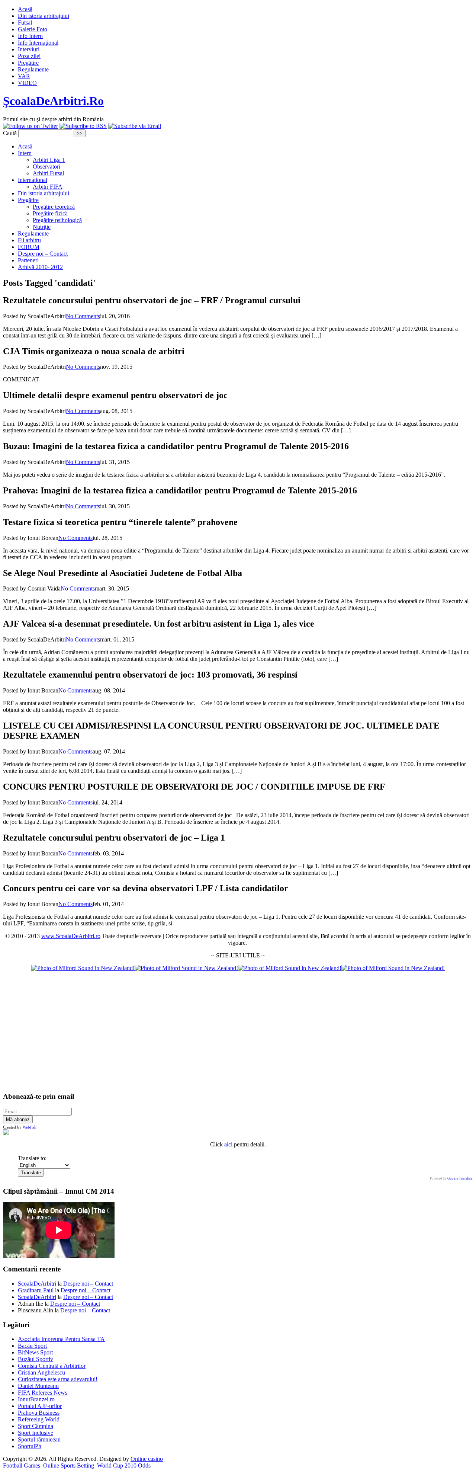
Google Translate (459, 1178)
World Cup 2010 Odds (124, 1465)
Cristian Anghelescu (41, 1372)
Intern (25, 153)
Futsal (25, 22)
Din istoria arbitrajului (43, 16)
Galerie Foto (32, 29)
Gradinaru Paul (36, 1290)
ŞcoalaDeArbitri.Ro (53, 101)
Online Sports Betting (68, 1465)
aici (228, 1144)
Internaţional (32, 180)
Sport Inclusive (35, 1433)
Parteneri (28, 260)
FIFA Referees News (42, 1392)
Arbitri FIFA (47, 186)
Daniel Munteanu (38, 1386)
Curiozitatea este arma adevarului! (57, 1379)
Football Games (21, 1465)
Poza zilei (29, 56)
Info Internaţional (38, 42)
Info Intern (30, 36)
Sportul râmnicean (39, 1439)
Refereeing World (39, 1419)
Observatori (46, 166)
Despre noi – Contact (43, 253)
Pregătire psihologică (57, 220)
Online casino (147, 1459)
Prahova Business (39, 1412)
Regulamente (33, 69)
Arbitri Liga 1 (49, 160)
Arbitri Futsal (48, 173)
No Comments (83, 316)
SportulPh (29, 1446)
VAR (24, 76)
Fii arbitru (29, 240)
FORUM (28, 247)
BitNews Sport (35, 1352)
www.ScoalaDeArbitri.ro (70, 936)
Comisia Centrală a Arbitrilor (52, 1366)
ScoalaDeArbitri (37, 1283)
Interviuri (28, 49)
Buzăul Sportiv (35, 1359)
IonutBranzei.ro (36, 1399)
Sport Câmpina (35, 1426)
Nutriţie (42, 227)
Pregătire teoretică (54, 207)
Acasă (25, 9)
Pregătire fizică (50, 213)
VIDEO (27, 83)
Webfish (29, 1127)
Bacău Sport (32, 1346)
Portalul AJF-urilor (40, 1406)
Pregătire (28, 63)
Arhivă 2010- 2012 (40, 267)
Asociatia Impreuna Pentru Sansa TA (61, 1339)
